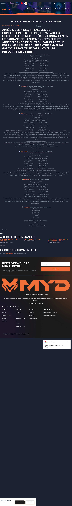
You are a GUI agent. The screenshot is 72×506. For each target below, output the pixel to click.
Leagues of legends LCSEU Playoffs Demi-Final (58, 240)
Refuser (29, 502)
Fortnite (17, 324)
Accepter (20, 502)
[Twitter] (54, 3)
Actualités (66, 10)
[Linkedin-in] (62, 3)
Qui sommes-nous (37, 8)
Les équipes (56, 8)
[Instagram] (59, 3)
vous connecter (9, 254)
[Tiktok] (67, 3)
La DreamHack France (32, 239)
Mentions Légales (33, 318)
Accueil (28, 8)
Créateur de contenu (20, 318)
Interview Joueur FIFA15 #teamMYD (9, 240)
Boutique (48, 8)
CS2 (16, 315)
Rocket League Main (20, 327)
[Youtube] (64, 3)
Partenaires (65, 8)
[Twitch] (70, 3)
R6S (16, 321)
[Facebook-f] (57, 3)
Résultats (4, 321)
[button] (36, 27)
